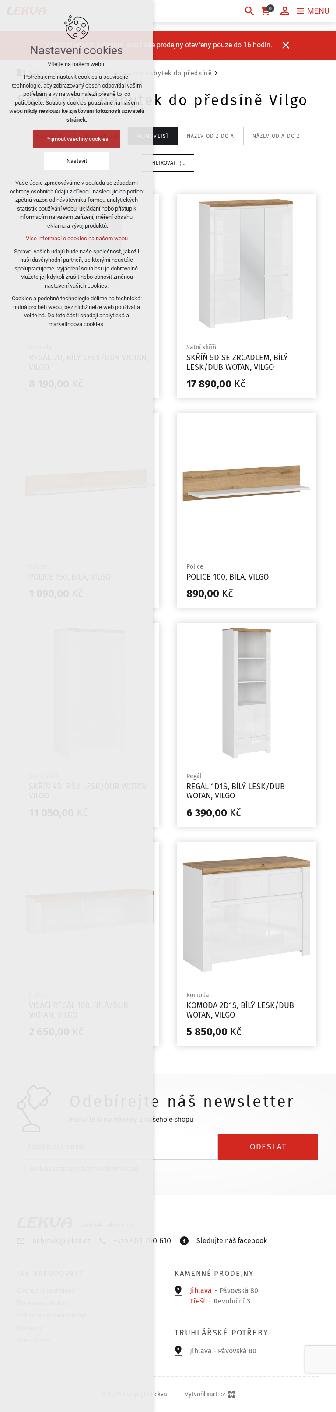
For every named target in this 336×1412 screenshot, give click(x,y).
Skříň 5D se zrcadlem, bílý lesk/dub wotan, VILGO (237, 362)
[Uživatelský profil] (284, 11)
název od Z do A (210, 136)
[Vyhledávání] (249, 11)
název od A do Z (276, 136)
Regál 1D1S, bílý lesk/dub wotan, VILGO (235, 791)
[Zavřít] (285, 45)
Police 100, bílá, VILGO (227, 577)
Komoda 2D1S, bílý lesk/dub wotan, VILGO (240, 1010)
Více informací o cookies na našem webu (77, 238)
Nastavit (76, 161)
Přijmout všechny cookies (76, 139)
